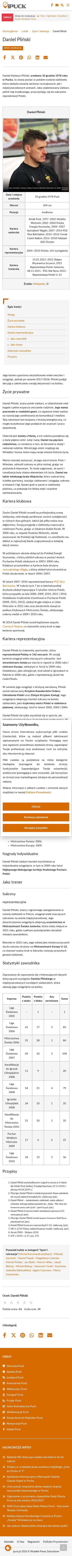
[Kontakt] (56, 5)
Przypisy (12, 357)
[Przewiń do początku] (63, 1547)
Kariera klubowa (16, 327)
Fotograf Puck (15, 1394)
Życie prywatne (16, 320)
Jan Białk (29, 1262)
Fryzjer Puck (14, 1400)
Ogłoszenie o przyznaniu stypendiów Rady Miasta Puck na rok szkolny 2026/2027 (36, 1498)
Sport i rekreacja (40, 31)
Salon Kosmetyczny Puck (21, 1406)
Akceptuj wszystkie (36, 828)
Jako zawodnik (18, 339)
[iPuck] (14, 5)
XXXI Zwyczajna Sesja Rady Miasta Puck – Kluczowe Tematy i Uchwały (38, 1508)
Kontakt (9, 1541)
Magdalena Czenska (47, 1258)
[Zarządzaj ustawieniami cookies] (8, 1548)
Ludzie (25, 31)
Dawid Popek (26, 1258)
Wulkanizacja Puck (18, 1412)
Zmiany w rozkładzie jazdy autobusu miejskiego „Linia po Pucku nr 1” (38, 1469)
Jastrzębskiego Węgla (15, 569)
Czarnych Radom (12, 626)
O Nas (20, 1541)
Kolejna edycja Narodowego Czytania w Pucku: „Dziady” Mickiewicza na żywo (34, 1518)
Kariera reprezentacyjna (20, 333)
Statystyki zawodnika (19, 351)
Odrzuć (36, 806)
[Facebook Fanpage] (51, 5)
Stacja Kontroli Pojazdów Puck (25, 1417)
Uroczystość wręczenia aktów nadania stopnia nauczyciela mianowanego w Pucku (34, 1488)
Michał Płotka (14, 1262)
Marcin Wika (44, 1262)
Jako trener (16, 345)
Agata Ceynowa (42, 1270)
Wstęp (11, 315)
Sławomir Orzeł (43, 1266)
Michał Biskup (24, 1266)
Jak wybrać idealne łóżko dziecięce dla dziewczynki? (37, 1526)
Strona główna (10, 31)
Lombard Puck (15, 1377)
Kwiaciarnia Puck (17, 1383)
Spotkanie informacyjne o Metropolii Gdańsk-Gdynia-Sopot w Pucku (33, 1478)
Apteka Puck (14, 1371)
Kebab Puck (14, 1429)
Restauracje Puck (17, 1423)
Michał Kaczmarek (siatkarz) (35, 1254)
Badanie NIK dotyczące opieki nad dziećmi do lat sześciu (35, 1459)
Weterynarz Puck (17, 1389)
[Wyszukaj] (62, 5)
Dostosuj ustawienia (36, 817)
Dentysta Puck (15, 1366)
